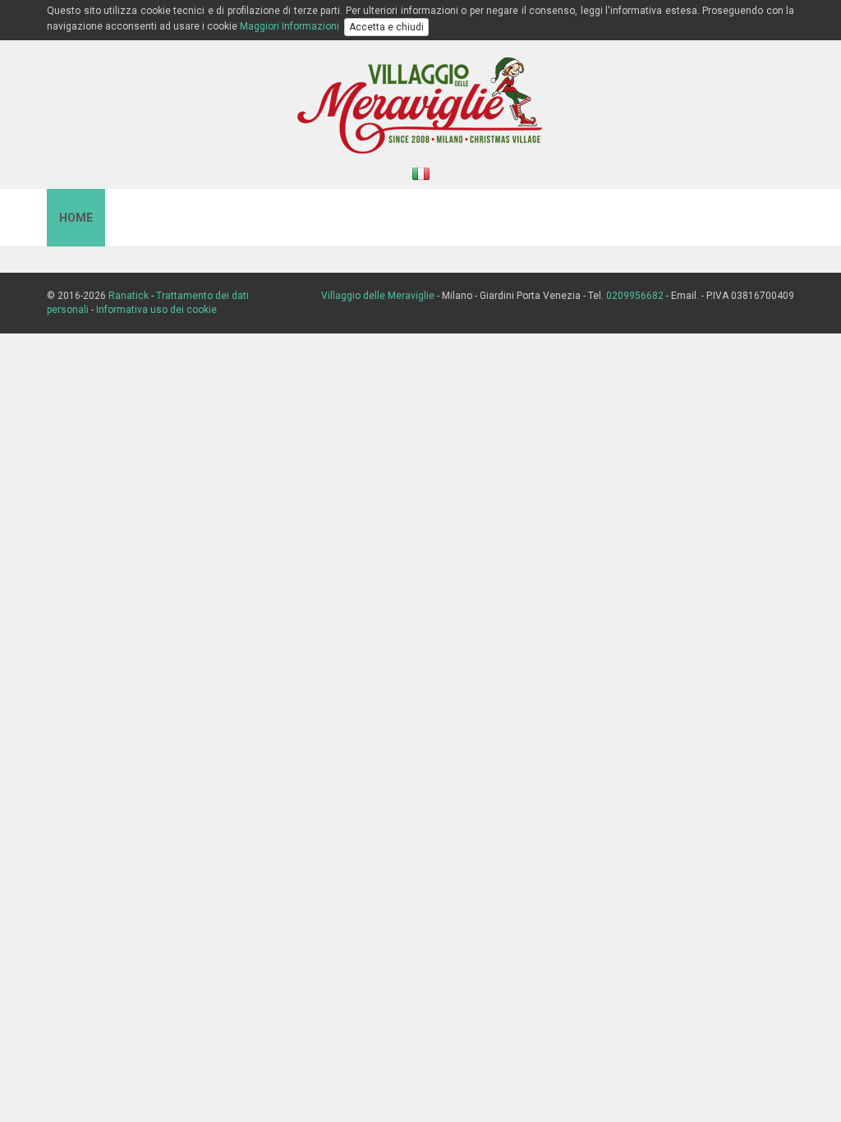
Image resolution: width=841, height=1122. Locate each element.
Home (76, 217)
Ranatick (128, 295)
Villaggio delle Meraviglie (377, 295)
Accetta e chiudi (386, 27)
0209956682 (635, 295)
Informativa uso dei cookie (156, 309)
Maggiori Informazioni (289, 26)
